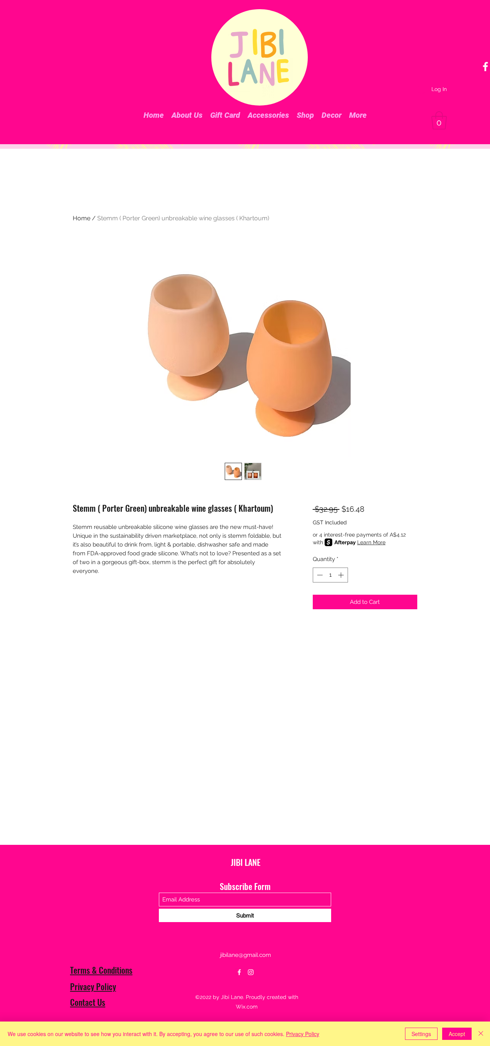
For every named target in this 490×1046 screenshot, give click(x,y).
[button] (439, 120)
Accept (457, 1034)
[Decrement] (319, 575)
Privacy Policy (93, 986)
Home (81, 218)
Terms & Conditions (101, 970)
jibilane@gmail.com (245, 955)
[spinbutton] (330, 575)
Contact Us (87, 1002)
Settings (421, 1034)
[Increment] (341, 575)
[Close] (480, 1034)
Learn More (371, 542)
